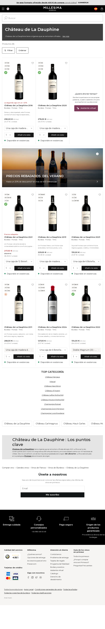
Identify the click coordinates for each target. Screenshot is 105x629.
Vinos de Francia (38, 468)
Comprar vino (8, 468)
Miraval (52, 382)
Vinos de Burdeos (56, 468)
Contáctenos (55, 554)
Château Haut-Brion (52, 386)
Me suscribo (52, 495)
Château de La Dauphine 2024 (52, 327)
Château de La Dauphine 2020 (52, 105)
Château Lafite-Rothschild (52, 395)
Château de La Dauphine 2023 (85, 237)
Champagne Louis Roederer (52, 413)
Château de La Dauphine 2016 (18, 105)
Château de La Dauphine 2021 (18, 237)
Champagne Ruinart (52, 404)
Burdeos (7, 108)
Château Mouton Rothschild (52, 400)
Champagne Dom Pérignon (52, 409)
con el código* (47, 3)
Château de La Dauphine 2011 (18, 327)
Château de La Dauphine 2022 (85, 327)
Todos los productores (13, 589)
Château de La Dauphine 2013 (52, 237)
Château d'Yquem (52, 391)
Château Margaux (52, 377)
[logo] (52, 8)
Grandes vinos (22, 468)
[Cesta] (101, 8)
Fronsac (14, 108)
